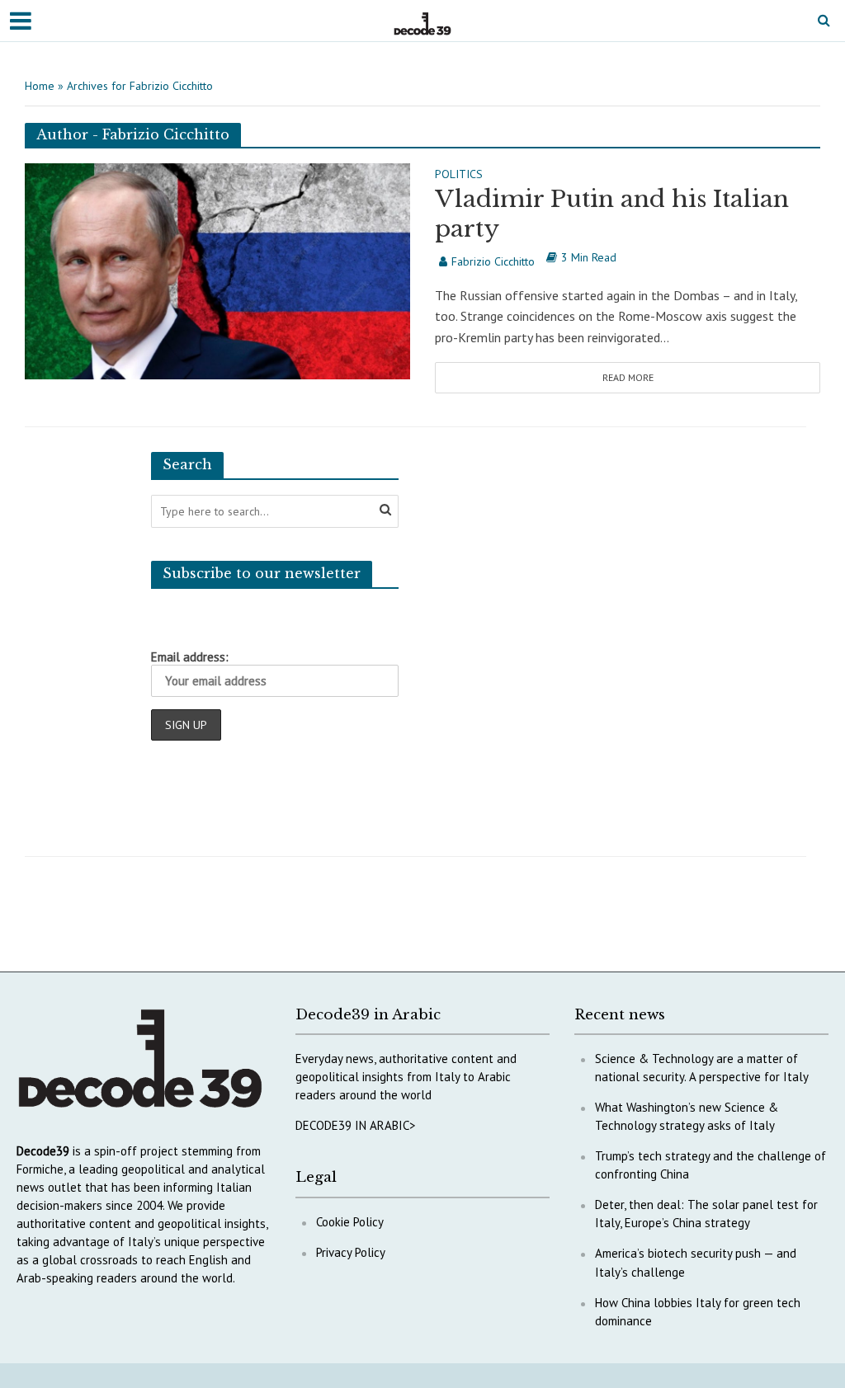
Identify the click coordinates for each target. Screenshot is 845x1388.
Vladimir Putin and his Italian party (612, 214)
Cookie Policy (350, 1222)
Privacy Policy (350, 1252)
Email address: (190, 657)
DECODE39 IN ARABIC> (355, 1125)
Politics (459, 174)
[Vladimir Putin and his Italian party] (217, 269)
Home (39, 85)
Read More (628, 377)
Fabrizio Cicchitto (493, 261)
